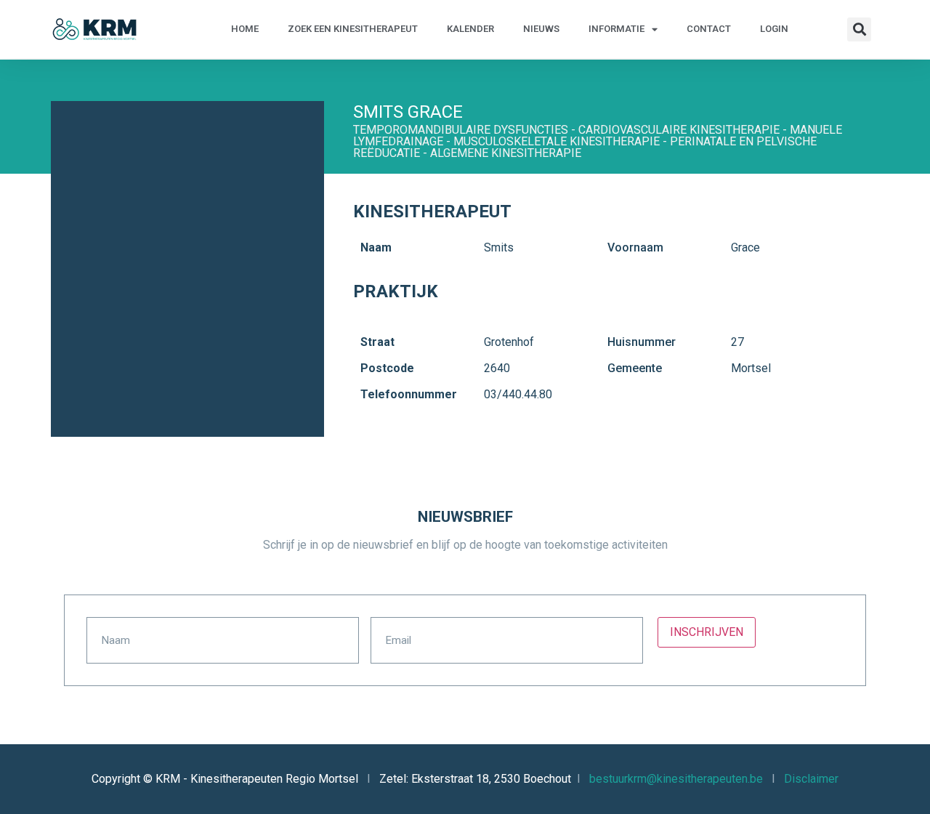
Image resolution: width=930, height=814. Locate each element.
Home (245, 28)
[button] (859, 29)
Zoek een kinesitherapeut (353, 28)
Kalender (470, 28)
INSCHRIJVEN (706, 632)
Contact (709, 28)
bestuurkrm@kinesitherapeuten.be (676, 779)
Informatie (616, 28)
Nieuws (541, 28)
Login (774, 28)
